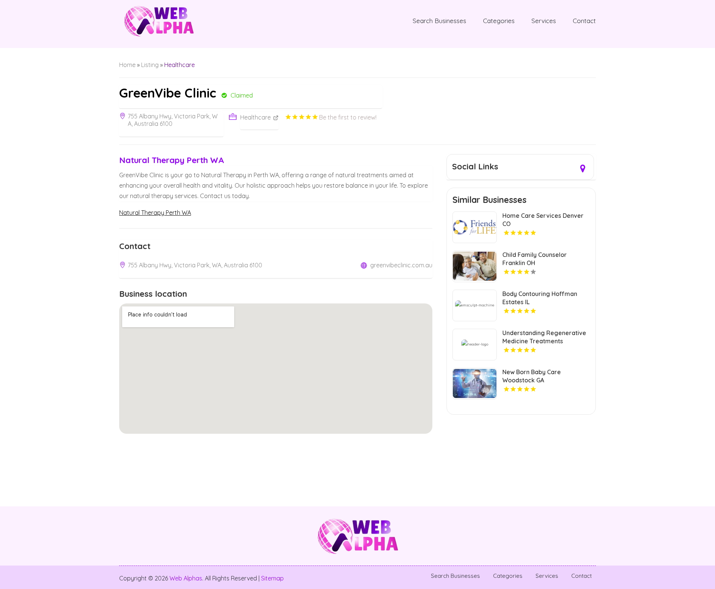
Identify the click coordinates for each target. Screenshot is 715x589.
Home (127, 65)
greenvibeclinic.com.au (401, 265)
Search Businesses (439, 21)
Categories (499, 21)
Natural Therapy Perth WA (155, 212)
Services (543, 21)
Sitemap (272, 578)
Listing (150, 65)
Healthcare (179, 65)
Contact (584, 21)
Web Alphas (185, 578)
